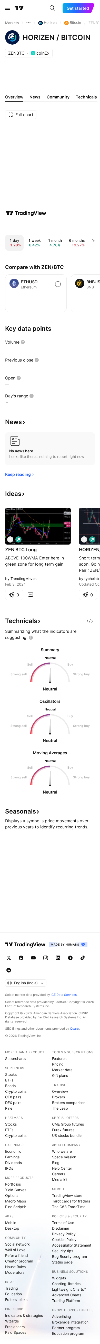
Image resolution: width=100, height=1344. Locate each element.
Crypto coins (15, 1091)
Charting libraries (66, 1283)
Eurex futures (63, 1130)
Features (59, 1058)
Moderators (14, 1272)
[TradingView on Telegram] (70, 957)
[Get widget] (90, 621)
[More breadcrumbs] (28, 23)
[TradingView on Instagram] (45, 957)
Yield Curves (15, 1190)
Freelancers (15, 1327)
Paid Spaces (15, 1332)
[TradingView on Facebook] (21, 957)
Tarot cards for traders (71, 1201)
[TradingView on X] (8, 957)
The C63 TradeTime (68, 1207)
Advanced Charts (66, 1295)
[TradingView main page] (19, 8)
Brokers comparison (68, 1102)
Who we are (62, 1151)
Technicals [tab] (86, 96)
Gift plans (60, 1075)
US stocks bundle (67, 1135)
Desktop (12, 1228)
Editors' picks (16, 1299)
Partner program (66, 1328)
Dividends (13, 1162)
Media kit (59, 1179)
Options (11, 1195)
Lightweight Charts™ (69, 1289)
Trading (11, 1288)
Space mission (64, 1157)
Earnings (12, 1157)
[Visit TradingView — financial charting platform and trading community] (26, 213)
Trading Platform (66, 1300)
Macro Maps (15, 1201)
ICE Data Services (64, 995)
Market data (62, 1070)
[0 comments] (30, 595)
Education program (68, 1333)
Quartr (74, 1028)
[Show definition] (23, 342)
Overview (60, 1091)
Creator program (19, 1261)
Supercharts (15, 1058)
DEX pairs (13, 1102)
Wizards (12, 1321)
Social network (17, 1244)
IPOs (9, 1168)
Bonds (10, 1086)
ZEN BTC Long (21, 549)
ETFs (9, 1080)
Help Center (62, 1168)
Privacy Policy (64, 1234)
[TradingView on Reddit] (8, 970)
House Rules (15, 1267)
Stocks (11, 1074)
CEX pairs (13, 1097)
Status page (62, 1262)
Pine (8, 1108)
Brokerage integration (70, 1322)
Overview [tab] (14, 96)
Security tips (62, 1251)
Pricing (58, 1064)
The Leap (60, 1108)
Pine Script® (15, 1207)
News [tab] (35, 96)
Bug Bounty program (69, 1256)
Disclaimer (60, 1228)
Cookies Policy (64, 1239)
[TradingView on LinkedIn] (58, 957)
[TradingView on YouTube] (33, 957)
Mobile (10, 1222)
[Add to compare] (58, 284)
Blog (55, 1162)
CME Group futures (68, 1124)
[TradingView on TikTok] (82, 957)
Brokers (58, 1097)
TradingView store (67, 1195)
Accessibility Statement (71, 1245)
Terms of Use (63, 1222)
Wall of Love (15, 1250)
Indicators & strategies (24, 1315)
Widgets (59, 1278)
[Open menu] (7, 8)
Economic (13, 1151)
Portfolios (13, 1184)
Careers (58, 1174)
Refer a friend (16, 1255)
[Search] (52, 8)
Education (13, 1294)
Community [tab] (58, 96)
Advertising (61, 1316)
